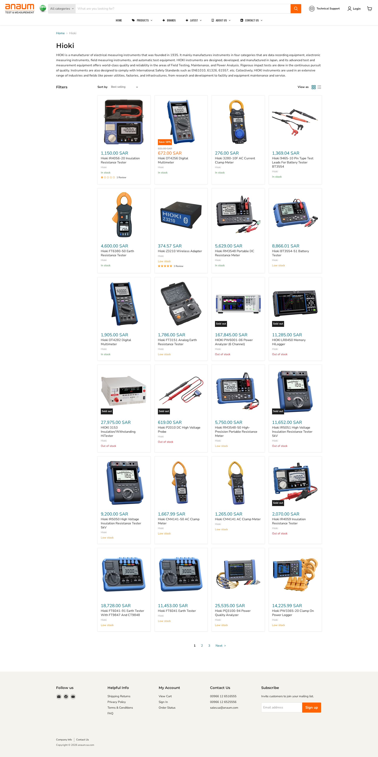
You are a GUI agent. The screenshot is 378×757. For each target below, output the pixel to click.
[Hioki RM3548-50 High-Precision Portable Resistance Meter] (238, 391)
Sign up (311, 707)
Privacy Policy (116, 702)
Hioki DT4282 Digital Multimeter (116, 342)
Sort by (102, 87)
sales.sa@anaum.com (224, 708)
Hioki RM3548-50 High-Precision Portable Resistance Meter (236, 431)
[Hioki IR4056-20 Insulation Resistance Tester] (124, 122)
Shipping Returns (118, 696)
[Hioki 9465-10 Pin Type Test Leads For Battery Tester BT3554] (295, 122)
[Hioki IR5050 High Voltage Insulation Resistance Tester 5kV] (124, 483)
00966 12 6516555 (223, 696)
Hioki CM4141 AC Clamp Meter (238, 519)
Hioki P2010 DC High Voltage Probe (179, 429)
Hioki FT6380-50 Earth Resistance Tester (117, 253)
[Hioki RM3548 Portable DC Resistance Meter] (238, 215)
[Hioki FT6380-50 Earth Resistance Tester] (124, 215)
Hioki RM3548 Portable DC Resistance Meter (234, 253)
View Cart (165, 696)
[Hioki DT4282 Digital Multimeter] (124, 303)
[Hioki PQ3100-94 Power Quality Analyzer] (238, 574)
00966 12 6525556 (223, 702)
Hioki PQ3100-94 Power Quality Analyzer (233, 613)
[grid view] (313, 87)
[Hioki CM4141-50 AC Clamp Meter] (181, 483)
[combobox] (183, 8)
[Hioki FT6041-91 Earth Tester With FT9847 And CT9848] (124, 574)
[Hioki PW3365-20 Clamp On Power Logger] (295, 574)
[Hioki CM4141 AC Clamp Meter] (238, 483)
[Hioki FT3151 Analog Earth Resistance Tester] (181, 303)
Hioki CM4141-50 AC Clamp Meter (178, 521)
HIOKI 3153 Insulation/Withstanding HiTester (118, 431)
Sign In (163, 702)
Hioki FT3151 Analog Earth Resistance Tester (177, 342)
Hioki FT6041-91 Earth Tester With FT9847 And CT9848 (122, 613)
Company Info (64, 739)
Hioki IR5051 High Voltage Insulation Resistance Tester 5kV (292, 431)
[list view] (319, 87)
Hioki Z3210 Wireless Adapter (180, 251)
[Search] (296, 8)
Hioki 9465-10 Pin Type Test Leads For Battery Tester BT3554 (292, 162)
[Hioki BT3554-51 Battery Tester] (295, 215)
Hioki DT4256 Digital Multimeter (173, 160)
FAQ (110, 713)
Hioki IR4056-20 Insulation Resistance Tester (120, 160)
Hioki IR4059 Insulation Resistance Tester (289, 521)
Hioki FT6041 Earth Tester (177, 611)
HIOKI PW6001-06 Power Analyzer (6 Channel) (234, 342)
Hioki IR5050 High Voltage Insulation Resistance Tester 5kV (121, 523)
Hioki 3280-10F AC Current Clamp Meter (235, 160)
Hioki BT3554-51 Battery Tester (290, 253)
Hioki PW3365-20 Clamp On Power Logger (293, 613)
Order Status (167, 708)
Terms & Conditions (120, 708)
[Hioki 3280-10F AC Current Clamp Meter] (238, 122)
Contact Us (82, 739)
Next (219, 646)
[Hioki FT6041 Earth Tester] (181, 574)
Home (60, 33)
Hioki (104, 167)
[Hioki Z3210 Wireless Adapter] (181, 215)
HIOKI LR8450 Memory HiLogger (289, 342)
